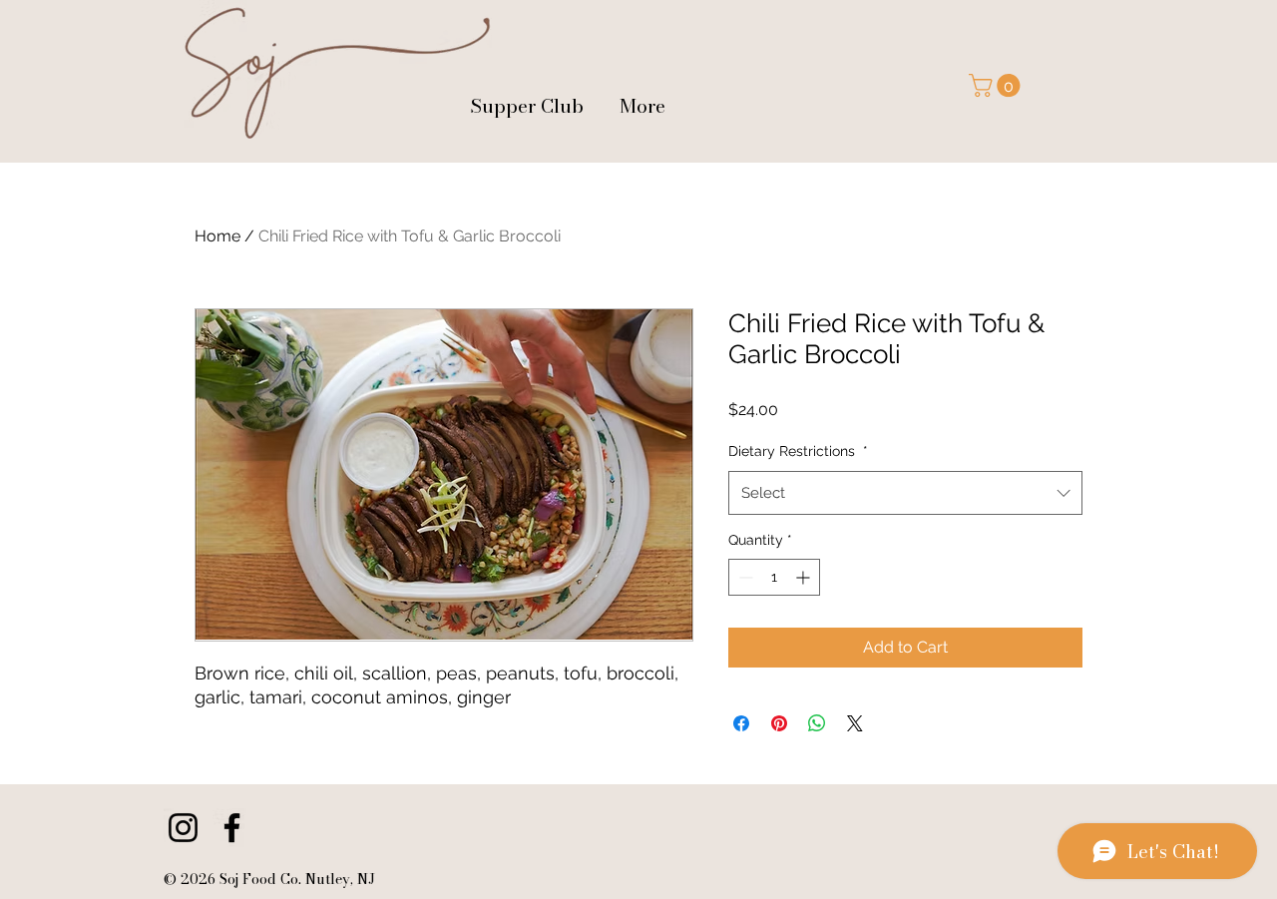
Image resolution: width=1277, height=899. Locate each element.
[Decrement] (743, 577)
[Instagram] (183, 827)
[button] (997, 85)
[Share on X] (855, 723)
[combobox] (905, 493)
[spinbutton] (774, 577)
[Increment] (804, 577)
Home (217, 235)
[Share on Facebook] (741, 723)
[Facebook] (232, 827)
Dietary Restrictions (798, 451)
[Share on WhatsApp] (817, 723)
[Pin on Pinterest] (779, 723)
